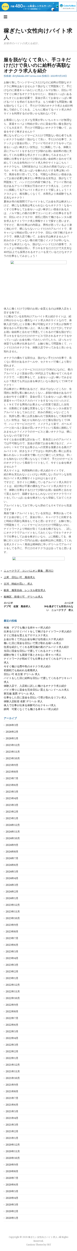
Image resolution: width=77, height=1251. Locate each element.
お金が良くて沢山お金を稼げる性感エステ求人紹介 (34, 639)
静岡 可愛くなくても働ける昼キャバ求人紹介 (31, 709)
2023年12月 (13, 904)
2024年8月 (12, 851)
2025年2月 (12, 811)
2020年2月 (12, 1211)
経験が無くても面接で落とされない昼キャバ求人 (32, 654)
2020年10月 (13, 1157)
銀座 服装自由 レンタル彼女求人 (25, 590)
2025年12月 (13, 745)
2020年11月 (13, 1151)
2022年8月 (12, 1011)
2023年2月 (12, 971)
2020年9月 (12, 1164)
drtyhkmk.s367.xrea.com (26, 76)
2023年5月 (12, 951)
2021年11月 (13, 1071)
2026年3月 (12, 725)
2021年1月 (12, 1137)
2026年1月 (12, 738)
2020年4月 (12, 1197)
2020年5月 (12, 1191)
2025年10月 (13, 758)
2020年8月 (12, 1171)
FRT (49, 1244)
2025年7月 (12, 778)
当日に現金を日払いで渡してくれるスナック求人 (32, 650)
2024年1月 (12, 898)
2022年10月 (13, 998)
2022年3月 (12, 1044)
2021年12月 (13, 1064)
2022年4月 (12, 1038)
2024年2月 (12, 891)
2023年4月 (12, 958)
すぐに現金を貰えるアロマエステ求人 (26, 635)
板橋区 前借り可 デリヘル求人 (23, 596)
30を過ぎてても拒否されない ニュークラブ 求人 (58, 606)
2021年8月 (12, 1091)
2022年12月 (13, 984)
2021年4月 (12, 1118)
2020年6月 (12, 1184)
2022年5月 (12, 1031)
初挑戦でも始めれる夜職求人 (21, 670)
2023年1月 (12, 978)
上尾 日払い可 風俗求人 (19, 577)
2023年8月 (12, 931)
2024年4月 (12, 878)
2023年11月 (13, 911)
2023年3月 (12, 964)
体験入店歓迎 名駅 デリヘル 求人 (23, 701)
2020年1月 (12, 1217)
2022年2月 (12, 1051)
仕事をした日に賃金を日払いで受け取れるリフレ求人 (35, 697)
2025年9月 (12, 765)
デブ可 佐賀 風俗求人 (17, 605)
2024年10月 (13, 838)
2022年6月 (12, 1024)
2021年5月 (12, 1111)
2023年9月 (12, 924)
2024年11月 (13, 831)
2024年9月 (12, 844)
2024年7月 (12, 858)
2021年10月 (13, 1078)
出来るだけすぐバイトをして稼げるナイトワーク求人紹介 (38, 631)
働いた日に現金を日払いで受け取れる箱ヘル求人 (32, 643)
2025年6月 (12, 784)
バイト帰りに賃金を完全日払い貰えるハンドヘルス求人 (36, 689)
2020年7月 (12, 1177)
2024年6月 (12, 864)
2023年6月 (12, 944)
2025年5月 (12, 791)
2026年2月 (12, 731)
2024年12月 (13, 824)
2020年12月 (13, 1144)
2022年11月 (13, 991)
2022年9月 (12, 1004)
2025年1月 (12, 818)
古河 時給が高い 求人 (18, 583)
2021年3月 (12, 1124)
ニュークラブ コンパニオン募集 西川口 (28, 570)
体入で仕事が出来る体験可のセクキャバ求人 (30, 705)
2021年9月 (12, 1084)
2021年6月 (12, 1104)
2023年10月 (13, 918)
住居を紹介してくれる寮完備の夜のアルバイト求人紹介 (36, 646)
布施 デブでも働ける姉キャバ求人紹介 (27, 627)
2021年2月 (12, 1131)
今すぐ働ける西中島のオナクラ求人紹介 (27, 666)
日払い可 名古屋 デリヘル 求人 (22, 674)
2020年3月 (12, 1204)
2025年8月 (12, 771)
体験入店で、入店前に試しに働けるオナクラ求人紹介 (35, 685)
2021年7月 (12, 1098)
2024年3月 (12, 884)
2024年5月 (12, 871)
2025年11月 (13, 751)
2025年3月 (12, 804)
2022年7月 (12, 1018)
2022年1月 (12, 1058)
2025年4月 (12, 798)
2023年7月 (12, 938)
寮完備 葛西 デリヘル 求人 (19, 693)
